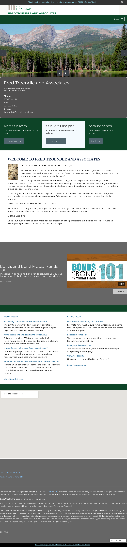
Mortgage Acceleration (79, 345)
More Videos (6, 282)
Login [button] (94, 141)
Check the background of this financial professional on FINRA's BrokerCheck (62, 2)
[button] (119, 19)
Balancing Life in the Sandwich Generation (26, 321)
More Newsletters (13, 379)
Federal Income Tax (77, 335)
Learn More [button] (13, 141)
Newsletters (11, 316)
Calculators (74, 316)
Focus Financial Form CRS (12, 477)
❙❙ (66, 73)
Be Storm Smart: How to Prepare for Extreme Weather (31, 361)
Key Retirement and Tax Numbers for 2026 (25, 335)
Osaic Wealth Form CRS (10, 472)
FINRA (50, 492)
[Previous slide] (3, 53)
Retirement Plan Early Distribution (85, 321)
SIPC (56, 492)
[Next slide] (124, 53)
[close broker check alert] (122, 2)
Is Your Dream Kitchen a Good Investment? (26, 348)
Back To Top (116, 540)
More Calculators (76, 365)
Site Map (4, 532)
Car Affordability (75, 356)
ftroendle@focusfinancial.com (18, 112)
